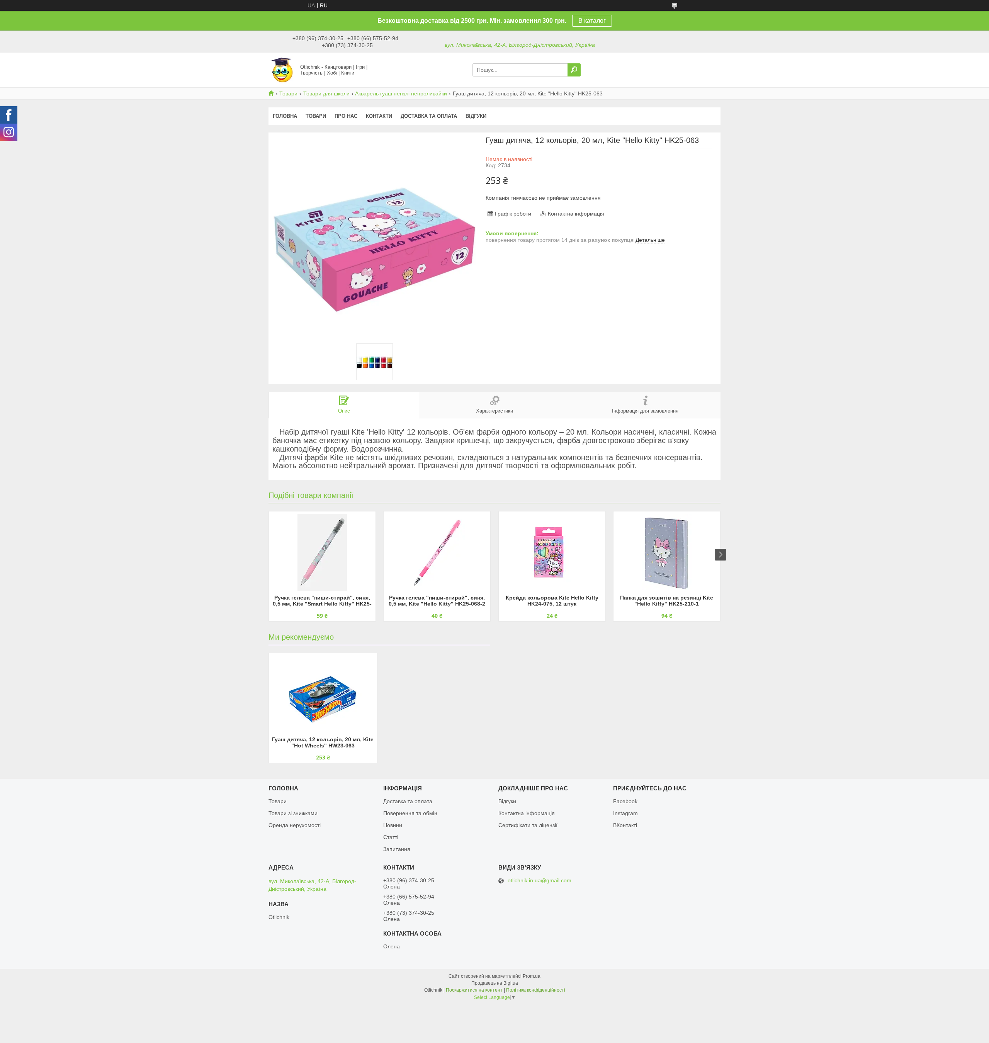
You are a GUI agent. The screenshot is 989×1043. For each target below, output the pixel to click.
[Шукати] (574, 69)
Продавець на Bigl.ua (494, 983)
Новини (392, 825)
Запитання (396, 849)
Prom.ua (531, 976)
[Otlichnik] (282, 69)
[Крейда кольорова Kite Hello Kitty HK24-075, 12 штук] (552, 552)
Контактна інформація (526, 813)
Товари (288, 93)
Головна (285, 116)
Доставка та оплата (429, 116)
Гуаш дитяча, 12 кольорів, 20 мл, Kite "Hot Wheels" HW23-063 (323, 742)
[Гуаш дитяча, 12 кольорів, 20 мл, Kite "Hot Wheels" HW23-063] (323, 693)
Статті (390, 837)
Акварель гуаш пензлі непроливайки (401, 93)
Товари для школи (326, 93)
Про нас (346, 116)
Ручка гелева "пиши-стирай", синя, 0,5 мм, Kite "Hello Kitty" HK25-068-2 (437, 601)
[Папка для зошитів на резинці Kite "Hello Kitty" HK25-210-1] (666, 552)
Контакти (379, 116)
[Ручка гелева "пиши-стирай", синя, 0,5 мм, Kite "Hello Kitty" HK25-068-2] (437, 552)
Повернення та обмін (410, 813)
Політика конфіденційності (535, 990)
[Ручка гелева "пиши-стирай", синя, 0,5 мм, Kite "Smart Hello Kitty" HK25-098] (322, 552)
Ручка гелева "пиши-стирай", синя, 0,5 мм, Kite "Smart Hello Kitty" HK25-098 (322, 601)
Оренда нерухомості (294, 825)
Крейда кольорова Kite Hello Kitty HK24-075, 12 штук (552, 601)
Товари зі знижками (293, 813)
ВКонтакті (625, 825)
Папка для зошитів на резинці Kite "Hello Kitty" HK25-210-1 (666, 601)
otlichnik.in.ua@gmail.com (539, 880)
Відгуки (476, 116)
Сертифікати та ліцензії (527, 825)
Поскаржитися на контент (474, 990)
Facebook (625, 801)
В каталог (592, 20)
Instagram (625, 813)
